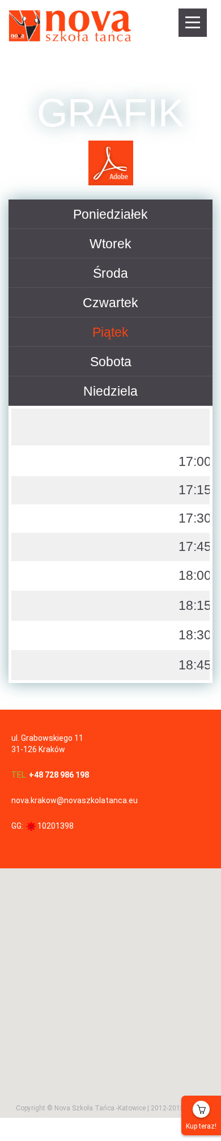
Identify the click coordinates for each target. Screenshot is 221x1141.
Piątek (110, 332)
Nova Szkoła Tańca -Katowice (100, 1108)
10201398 (55, 825)
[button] (110, 907)
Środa (110, 273)
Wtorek (110, 243)
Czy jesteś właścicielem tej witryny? (78, 783)
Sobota (110, 361)
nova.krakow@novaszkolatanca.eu (74, 800)
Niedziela (110, 391)
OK (182, 782)
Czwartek (110, 302)
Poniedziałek (110, 214)
